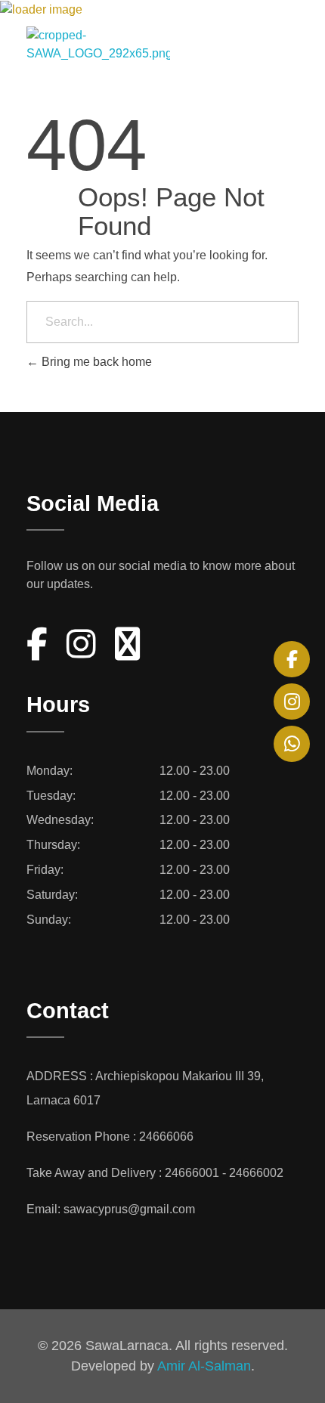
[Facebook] (292, 659)
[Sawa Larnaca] (129, 44)
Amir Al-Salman (204, 1366)
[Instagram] (292, 701)
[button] (290, 42)
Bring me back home (95, 361)
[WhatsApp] (292, 744)
